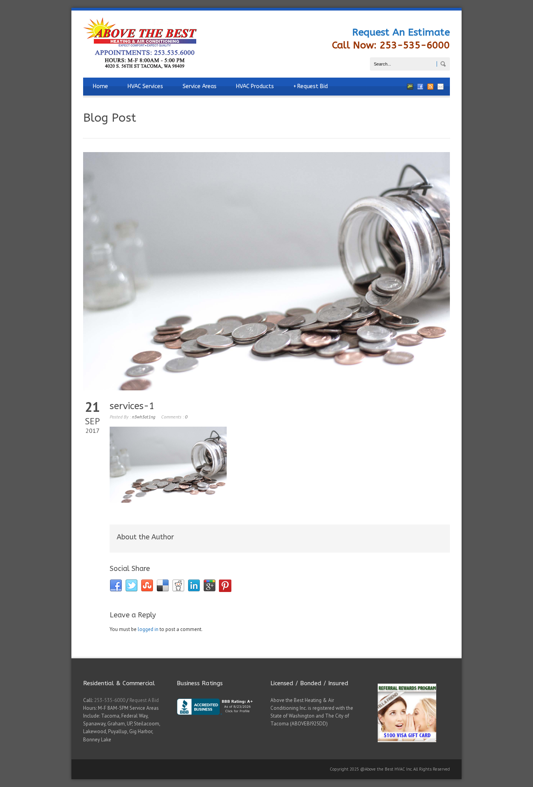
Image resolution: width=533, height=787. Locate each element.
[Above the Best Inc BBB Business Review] (220, 721)
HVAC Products (255, 86)
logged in (148, 629)
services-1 (132, 406)
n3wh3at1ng (143, 417)
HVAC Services (145, 86)
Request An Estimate (401, 32)
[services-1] (266, 271)
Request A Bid (144, 700)
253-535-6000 (109, 700)
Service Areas (200, 86)
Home (100, 86)
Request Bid (310, 86)
